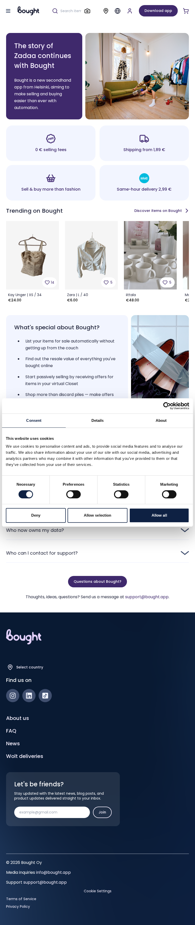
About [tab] (161, 420)
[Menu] (117, 11)
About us (17, 718)
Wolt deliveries (24, 756)
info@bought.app (53, 872)
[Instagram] (12, 695)
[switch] (73, 494)
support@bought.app (147, 597)
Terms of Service (21, 899)
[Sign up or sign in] (130, 11)
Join (102, 812)
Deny (35, 515)
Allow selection (97, 515)
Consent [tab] (33, 420)
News (13, 743)
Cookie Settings (97, 891)
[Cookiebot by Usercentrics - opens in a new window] (167, 406)
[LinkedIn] (29, 695)
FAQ (11, 730)
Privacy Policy (18, 906)
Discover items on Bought (158, 210)
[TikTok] (45, 695)
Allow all (159, 515)
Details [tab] (97, 420)
